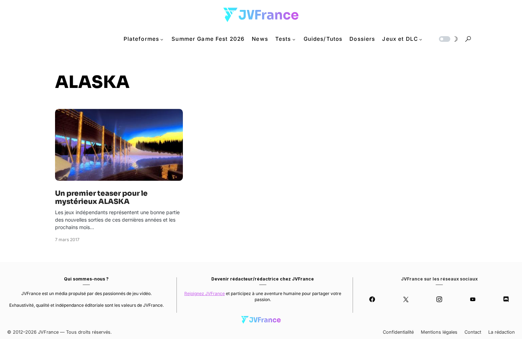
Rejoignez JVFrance (204, 293)
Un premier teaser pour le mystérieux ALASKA (101, 197)
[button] (447, 39)
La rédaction (501, 332)
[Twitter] (405, 299)
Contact (472, 332)
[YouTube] (472, 299)
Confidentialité (398, 332)
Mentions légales (439, 332)
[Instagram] (439, 299)
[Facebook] (372, 299)
